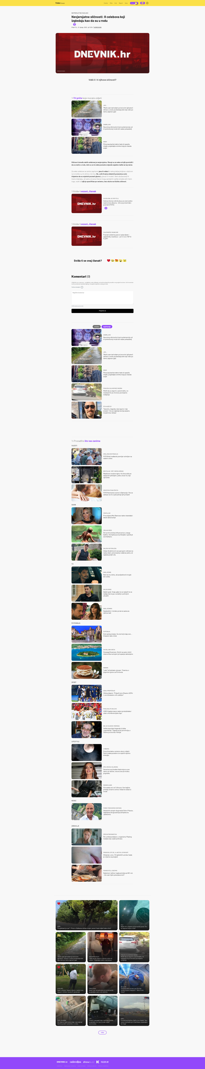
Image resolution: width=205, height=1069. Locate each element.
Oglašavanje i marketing (70, 1066)
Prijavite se (102, 311)
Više (102, 1032)
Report (121, 3)
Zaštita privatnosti (91, 1066)
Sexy (126, 3)
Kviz (116, 3)
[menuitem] (147, 3)
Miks (111, 3)
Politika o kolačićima (103, 1066)
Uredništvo (59, 1066)
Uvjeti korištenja (81, 1066)
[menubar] (147, 3)
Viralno (106, 3)
